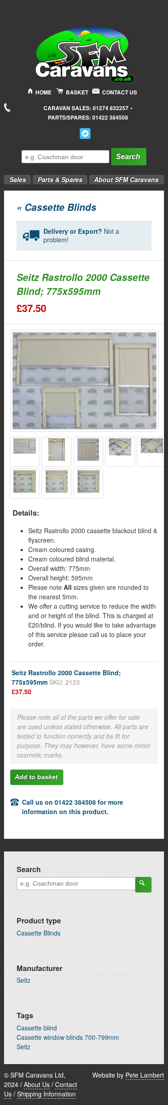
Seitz (23, 980)
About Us (37, 1084)
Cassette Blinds (38, 932)
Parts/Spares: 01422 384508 (88, 117)
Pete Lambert (144, 1074)
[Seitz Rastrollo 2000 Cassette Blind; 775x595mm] (24, 451)
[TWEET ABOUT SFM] (85, 133)
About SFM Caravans (126, 179)
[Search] (143, 884)
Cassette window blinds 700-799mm (68, 1037)
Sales (15, 177)
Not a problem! (81, 236)
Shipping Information (46, 1093)
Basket (77, 92)
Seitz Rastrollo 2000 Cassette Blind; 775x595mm (66, 682)
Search (128, 156)
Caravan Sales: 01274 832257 (86, 108)
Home (43, 92)
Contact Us (119, 92)
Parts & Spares (57, 177)
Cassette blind (37, 1027)
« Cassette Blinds (56, 207)
